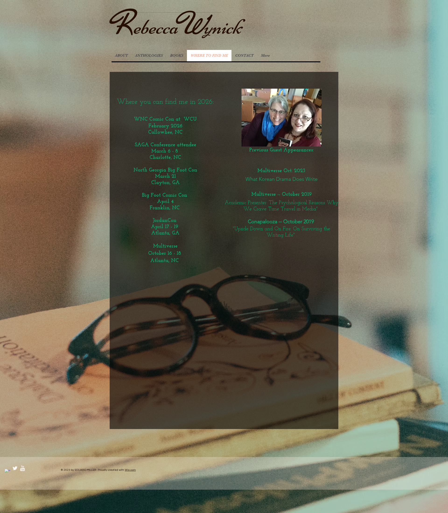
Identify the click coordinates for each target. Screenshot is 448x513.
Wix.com (130, 469)
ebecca (155, 27)
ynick (222, 27)
